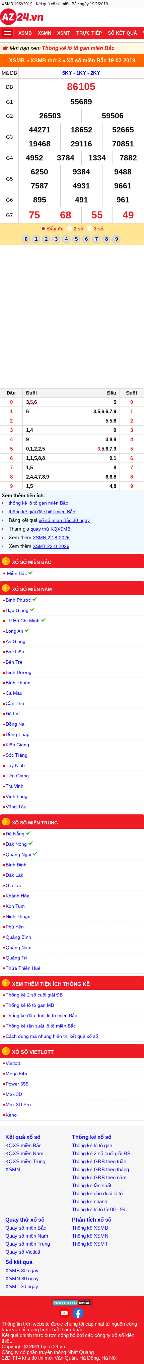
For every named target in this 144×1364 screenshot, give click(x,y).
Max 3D (14, 1094)
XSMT (63, 33)
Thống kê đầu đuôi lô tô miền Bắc (41, 1015)
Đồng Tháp (17, 734)
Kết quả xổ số (23, 1137)
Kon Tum (15, 906)
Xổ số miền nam (32, 589)
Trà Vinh (14, 786)
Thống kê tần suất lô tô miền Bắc (41, 1026)
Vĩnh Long (16, 796)
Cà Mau (14, 693)
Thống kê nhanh (89, 1201)
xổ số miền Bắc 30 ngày (64, 520)
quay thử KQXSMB (50, 529)
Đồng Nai (15, 724)
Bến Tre (14, 662)
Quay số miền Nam (26, 1236)
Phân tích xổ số (92, 1220)
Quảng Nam (18, 947)
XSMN (44, 33)
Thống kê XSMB (90, 1228)
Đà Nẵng (15, 833)
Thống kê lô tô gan (92, 1145)
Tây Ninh (15, 765)
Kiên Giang (17, 744)
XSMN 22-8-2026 (51, 537)
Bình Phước (18, 600)
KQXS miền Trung (25, 1161)
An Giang (15, 641)
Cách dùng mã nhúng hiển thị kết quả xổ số (52, 1036)
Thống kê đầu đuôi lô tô (97, 1193)
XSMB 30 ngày (22, 1270)
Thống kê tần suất (91, 1185)
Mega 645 (16, 1073)
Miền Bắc (17, 573)
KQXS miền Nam (24, 1153)
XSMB (25, 33)
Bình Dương (18, 672)
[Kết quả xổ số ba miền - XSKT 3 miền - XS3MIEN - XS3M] (21, 17)
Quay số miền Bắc (25, 1228)
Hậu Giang (17, 610)
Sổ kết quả (122, 33)
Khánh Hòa (17, 895)
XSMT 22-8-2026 (51, 546)
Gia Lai (13, 885)
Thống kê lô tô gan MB (30, 1005)
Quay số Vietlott (22, 1252)
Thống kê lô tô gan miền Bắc (78, 48)
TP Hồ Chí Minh (23, 620)
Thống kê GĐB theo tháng (100, 1169)
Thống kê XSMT (90, 1244)
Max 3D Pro (18, 1104)
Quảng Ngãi (18, 854)
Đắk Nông (16, 844)
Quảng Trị (16, 957)
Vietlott (13, 1063)
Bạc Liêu (15, 651)
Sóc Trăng (16, 755)
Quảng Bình (18, 937)
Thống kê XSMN (90, 1236)
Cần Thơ (15, 703)
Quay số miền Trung (27, 1244)
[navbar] (8, 33)
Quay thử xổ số (25, 1220)
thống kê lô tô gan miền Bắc (38, 503)
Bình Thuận (18, 682)
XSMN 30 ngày (22, 1278)
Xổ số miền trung (35, 822)
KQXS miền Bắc (23, 1145)
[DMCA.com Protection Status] (72, 1305)
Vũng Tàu (16, 806)
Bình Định (16, 864)
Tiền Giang (17, 775)
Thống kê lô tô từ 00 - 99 (98, 1209)
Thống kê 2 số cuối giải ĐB (34, 994)
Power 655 (17, 1084)
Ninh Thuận (18, 916)
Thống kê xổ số (92, 1137)
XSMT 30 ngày (21, 1286)
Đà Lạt (13, 713)
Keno (11, 1115)
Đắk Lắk (14, 875)
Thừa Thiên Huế (23, 968)
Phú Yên (15, 926)
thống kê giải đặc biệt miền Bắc (42, 511)
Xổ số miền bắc (31, 562)
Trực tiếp (89, 33)
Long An (14, 631)
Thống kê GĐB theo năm (99, 1177)
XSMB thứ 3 (45, 60)
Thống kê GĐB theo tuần (99, 1161)
